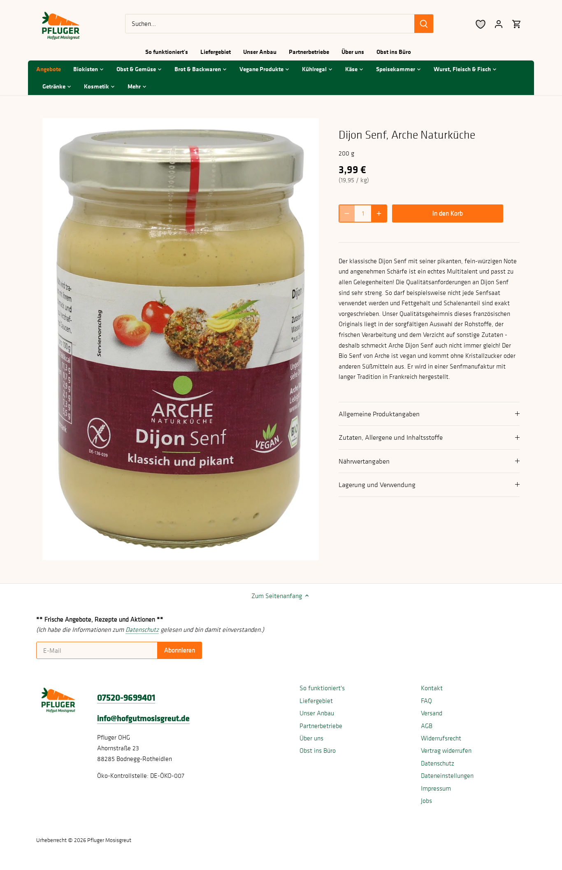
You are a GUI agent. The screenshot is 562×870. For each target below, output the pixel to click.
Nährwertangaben (364, 461)
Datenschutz (437, 763)
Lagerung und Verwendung (377, 484)
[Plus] (379, 213)
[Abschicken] (424, 23)
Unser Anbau (317, 713)
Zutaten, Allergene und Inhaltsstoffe (391, 437)
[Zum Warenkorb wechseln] (517, 23)
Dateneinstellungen (447, 775)
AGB (426, 726)
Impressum (436, 788)
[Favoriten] (480, 23)
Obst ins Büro (318, 750)
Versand (431, 713)
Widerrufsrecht (441, 738)
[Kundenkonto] (499, 23)
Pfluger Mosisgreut (109, 840)
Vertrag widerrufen (446, 750)
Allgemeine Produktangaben (379, 414)
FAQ (426, 700)
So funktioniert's (322, 688)
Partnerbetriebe (321, 726)
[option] (180, 339)
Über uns (311, 738)
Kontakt (432, 688)
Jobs (426, 800)
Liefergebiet (316, 700)
